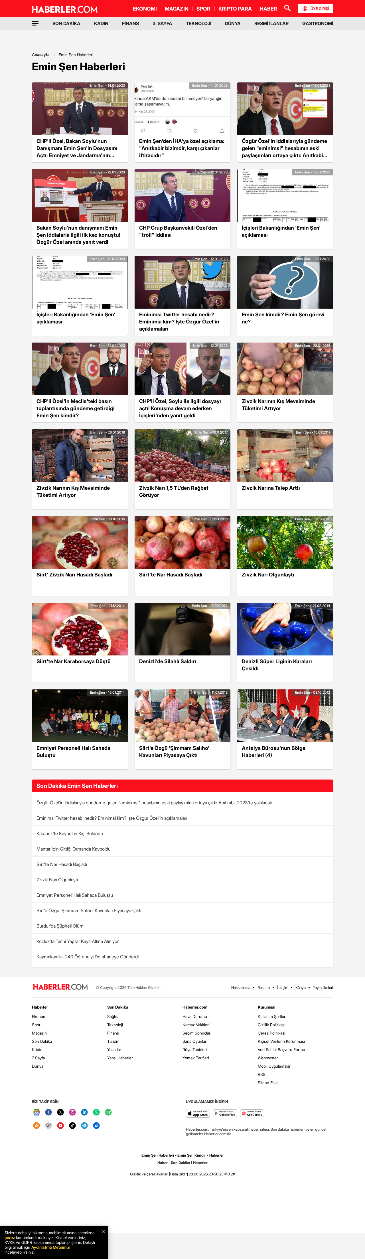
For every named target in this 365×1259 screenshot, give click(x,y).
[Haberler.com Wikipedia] (48, 1126)
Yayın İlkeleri (323, 987)
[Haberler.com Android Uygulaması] (225, 1114)
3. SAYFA (162, 23)
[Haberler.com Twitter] (60, 1113)
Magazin (39, 1033)
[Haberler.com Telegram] (84, 1126)
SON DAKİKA (66, 23)
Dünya (37, 1066)
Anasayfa (41, 54)
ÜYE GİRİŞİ (320, 8)
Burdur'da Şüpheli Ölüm (60, 926)
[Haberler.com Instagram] (72, 1113)
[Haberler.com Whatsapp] (96, 1113)
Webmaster (268, 1057)
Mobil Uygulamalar (274, 1066)
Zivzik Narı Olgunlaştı (57, 879)
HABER (268, 9)
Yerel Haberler (120, 1057)
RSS (261, 1074)
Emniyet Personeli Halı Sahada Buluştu (74, 895)
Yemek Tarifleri (195, 1057)
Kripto (37, 1049)
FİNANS (130, 23)
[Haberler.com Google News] (36, 1113)
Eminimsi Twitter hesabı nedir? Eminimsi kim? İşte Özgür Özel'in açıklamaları (111, 818)
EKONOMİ (145, 9)
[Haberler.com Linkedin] (84, 1113)
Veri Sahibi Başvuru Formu (281, 1049)
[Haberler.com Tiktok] (72, 1126)
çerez (10, 1237)
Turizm (113, 1041)
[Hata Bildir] (178, 1174)
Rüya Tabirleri (194, 1049)
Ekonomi (39, 1016)
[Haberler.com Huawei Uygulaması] (252, 1114)
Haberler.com (194, 1007)
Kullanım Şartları (272, 1016)
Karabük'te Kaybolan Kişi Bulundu (69, 833)
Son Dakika (42, 1041)
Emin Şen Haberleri (76, 54)
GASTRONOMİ (317, 23)
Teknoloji (115, 1024)
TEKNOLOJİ (198, 23)
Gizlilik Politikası (271, 1024)
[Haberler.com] (60, 987)
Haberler (40, 1007)
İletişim (282, 987)
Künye (300, 987)
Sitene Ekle (268, 1082)
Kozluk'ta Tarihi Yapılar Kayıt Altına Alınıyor (77, 941)
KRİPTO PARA (235, 9)
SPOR (203, 9)
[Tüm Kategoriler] (35, 23)
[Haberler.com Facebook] (48, 1113)
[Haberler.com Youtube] (60, 1126)
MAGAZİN (176, 9)
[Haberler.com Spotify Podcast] (108, 1113)
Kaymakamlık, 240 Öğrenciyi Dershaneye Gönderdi (87, 957)
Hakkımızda (240, 987)
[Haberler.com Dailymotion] (96, 1126)
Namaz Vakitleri (196, 1024)
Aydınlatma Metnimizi (50, 1247)
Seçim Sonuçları (196, 1033)
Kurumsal (266, 1007)
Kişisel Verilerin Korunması (281, 1041)
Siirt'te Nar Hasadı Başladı (61, 864)
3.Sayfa (38, 1057)
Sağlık (112, 1016)
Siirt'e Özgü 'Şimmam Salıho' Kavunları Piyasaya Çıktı (88, 910)
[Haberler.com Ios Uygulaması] (198, 1114)
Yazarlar (114, 1049)
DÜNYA (233, 23)
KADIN (101, 23)
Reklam (263, 987)
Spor (36, 1024)
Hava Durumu (194, 1016)
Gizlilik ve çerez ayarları (149, 1174)
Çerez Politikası (271, 1033)
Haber (162, 1162)
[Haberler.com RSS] (36, 1126)
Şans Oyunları (194, 1041)
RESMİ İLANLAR (271, 23)
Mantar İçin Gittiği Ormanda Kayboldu (73, 849)
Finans (113, 1033)
